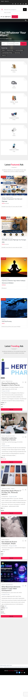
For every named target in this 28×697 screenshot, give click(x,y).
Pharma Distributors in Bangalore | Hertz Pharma (10, 384)
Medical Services (9, 381)
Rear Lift (4, 55)
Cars (14, 86)
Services (3, 197)
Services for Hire (9, 197)
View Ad (11, 409)
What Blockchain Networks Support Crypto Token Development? (11, 588)
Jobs (14, 133)
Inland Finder (11, 670)
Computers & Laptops (14, 117)
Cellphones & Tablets (14, 149)
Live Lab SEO (21, 670)
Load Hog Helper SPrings (7, 52)
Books (3, 50)
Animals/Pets (14, 70)
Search (2, 1)
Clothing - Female (14, 102)
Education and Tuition (10, 435)
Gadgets (13, 488)
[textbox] (4, 43)
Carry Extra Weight (19, 50)
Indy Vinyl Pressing (6, 321)
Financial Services (9, 584)
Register (9, 16)
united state (5, 496)
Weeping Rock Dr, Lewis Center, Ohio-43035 (12, 592)
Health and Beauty (5, 278)
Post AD (15, 16)
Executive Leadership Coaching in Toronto (9, 439)
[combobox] (4, 43)
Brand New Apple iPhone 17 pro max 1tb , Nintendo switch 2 (11, 492)
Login (3, 16)
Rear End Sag (17, 52)
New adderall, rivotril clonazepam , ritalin (9, 542)
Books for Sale (10, 50)
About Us (7, 1)
